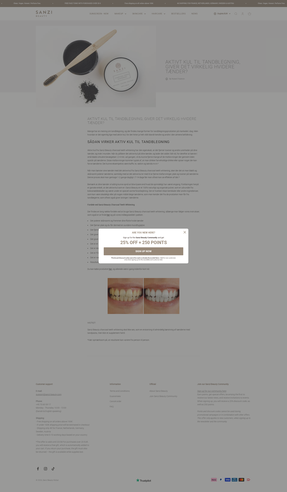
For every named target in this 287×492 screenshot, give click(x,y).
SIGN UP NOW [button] (143, 251)
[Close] (184, 232)
